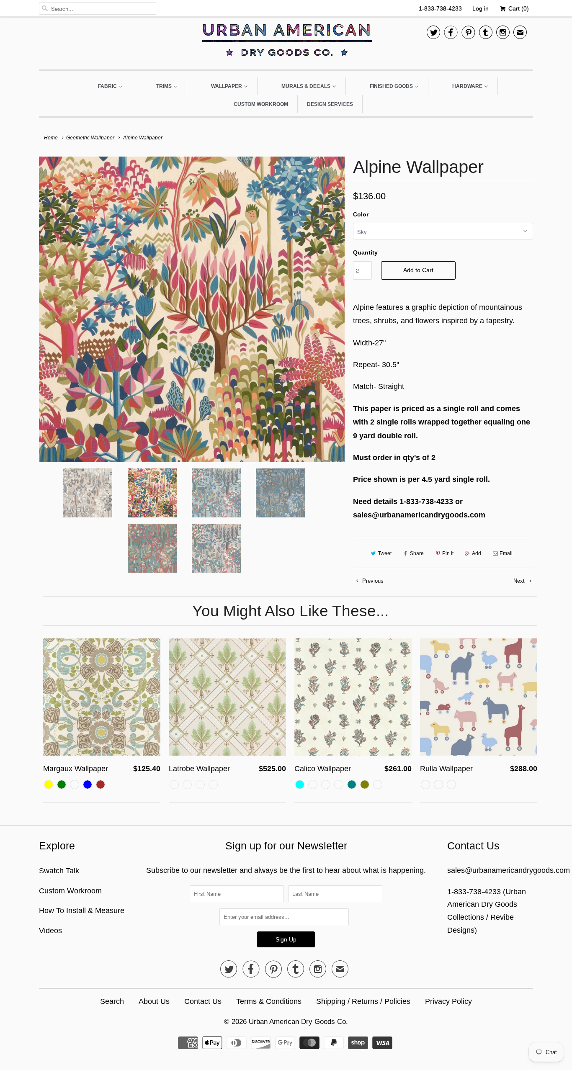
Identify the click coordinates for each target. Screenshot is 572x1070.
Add (476, 553)
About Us (154, 1001)
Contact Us (203, 1001)
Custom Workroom (70, 891)
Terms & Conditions (268, 1001)
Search (112, 1001)
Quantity (365, 252)
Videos (50, 930)
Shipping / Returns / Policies (363, 1001)
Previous (372, 581)
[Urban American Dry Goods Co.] (286, 42)
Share (417, 553)
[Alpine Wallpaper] (192, 309)
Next (519, 581)
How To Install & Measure (81, 910)
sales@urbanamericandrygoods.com (508, 870)
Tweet (385, 553)
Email (506, 553)
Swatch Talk (59, 871)
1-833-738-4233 (440, 8)
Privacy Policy (448, 1001)
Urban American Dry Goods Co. (298, 1022)
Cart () (518, 8)
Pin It (447, 553)
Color (360, 214)
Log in (480, 8)
